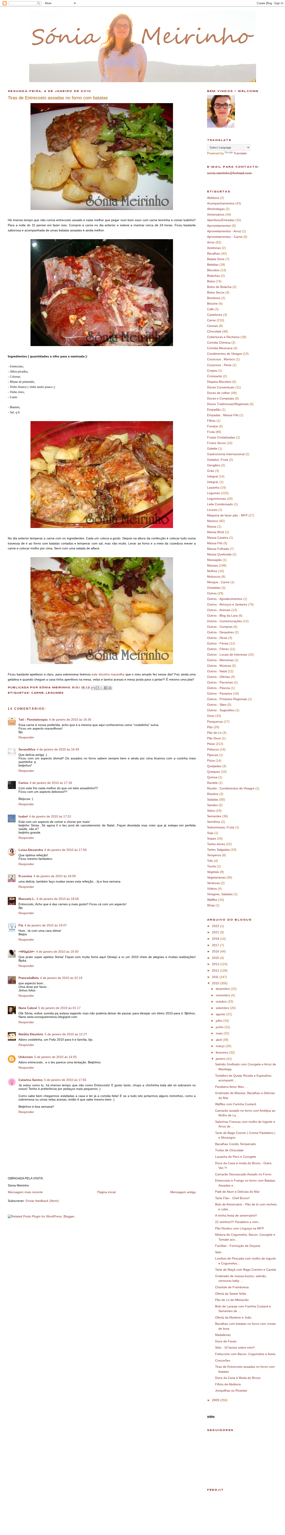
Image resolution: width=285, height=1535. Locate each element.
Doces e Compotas (220, 398)
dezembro (223, 989)
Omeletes (214, 587)
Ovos (210, 716)
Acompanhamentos (220, 203)
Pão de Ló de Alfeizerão (232, 1300)
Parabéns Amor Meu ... (231, 1087)
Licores (212, 510)
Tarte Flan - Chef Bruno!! (232, 1198)
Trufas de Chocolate (229, 1150)
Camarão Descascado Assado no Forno (243, 1174)
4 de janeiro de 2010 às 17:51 (50, 816)
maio (220, 1033)
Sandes (212, 805)
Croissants (214, 376)
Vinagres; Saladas (220, 894)
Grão (210, 471)
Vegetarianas (216, 877)
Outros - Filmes (218, 649)
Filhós (211, 420)
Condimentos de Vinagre (224, 353)
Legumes (55, 693)
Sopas (211, 838)
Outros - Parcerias (220, 682)
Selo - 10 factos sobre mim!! (235, 1347)
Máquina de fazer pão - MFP (227, 515)
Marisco (212, 521)
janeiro (221, 1058)
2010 (216, 983)
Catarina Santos (30, 1080)
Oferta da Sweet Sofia (230, 1293)
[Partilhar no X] (101, 688)
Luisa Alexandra (30, 850)
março (221, 1046)
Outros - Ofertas (218, 677)
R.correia (25, 876)
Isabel (23, 816)
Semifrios (213, 822)
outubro (222, 1001)
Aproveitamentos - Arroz (224, 231)
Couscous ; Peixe (219, 365)
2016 (216, 951)
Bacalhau (213, 253)
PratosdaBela (28, 978)
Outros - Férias (217, 643)
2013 (216, 964)
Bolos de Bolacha (219, 287)
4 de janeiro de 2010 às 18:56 (58, 899)
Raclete (212, 783)
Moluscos (213, 576)
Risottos (212, 794)
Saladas (212, 799)
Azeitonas (214, 248)
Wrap (211, 905)
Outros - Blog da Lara (222, 615)
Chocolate (214, 331)
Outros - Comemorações (224, 621)
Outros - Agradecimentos (224, 599)
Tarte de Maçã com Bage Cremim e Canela (245, 1269)
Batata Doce (215, 259)
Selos (211, 810)
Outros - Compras (219, 626)
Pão (210, 727)
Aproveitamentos (219, 225)
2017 (216, 945)
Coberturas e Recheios (223, 337)
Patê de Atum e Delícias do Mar (237, 1191)
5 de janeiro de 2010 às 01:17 (59, 1008)
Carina (23, 783)
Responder (26, 737)
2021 (216, 932)
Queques (213, 771)
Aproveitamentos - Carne (224, 237)
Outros (212, 593)
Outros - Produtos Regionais (227, 699)
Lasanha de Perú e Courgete (235, 1156)
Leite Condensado (220, 504)
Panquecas (215, 721)
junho (220, 1027)
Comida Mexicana (219, 348)
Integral (212, 476)
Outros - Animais (218, 610)
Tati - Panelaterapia (33, 719)
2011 (216, 977)
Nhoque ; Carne (218, 582)
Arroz (211, 242)
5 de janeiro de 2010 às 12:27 (66, 1034)
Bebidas (212, 264)
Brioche (212, 303)
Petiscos (213, 749)
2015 (216, 958)
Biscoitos (213, 270)
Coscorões (222, 1360)
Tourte (211, 866)
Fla (20, 925)
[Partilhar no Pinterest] (110, 688)
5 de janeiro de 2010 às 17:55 (65, 1080)
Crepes (212, 370)
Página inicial (106, 1192)
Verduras (213, 883)
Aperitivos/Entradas (220, 220)
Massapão (214, 560)
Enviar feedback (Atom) (42, 1201)
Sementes (214, 816)
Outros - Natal (217, 671)
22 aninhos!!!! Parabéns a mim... (238, 1222)
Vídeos (212, 888)
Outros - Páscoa (218, 688)
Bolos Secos (215, 292)
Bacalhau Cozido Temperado (235, 1144)
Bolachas (213, 275)
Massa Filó (214, 543)
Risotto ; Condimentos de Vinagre (230, 788)
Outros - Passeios (219, 693)
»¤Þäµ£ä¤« (26, 951)
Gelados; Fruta (217, 459)
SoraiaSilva (26, 749)
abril (219, 1040)
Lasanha (213, 487)
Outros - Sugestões (220, 710)
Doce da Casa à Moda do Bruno (238, 1378)
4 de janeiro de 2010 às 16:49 (58, 749)
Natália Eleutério (30, 1034)
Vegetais (213, 872)
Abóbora (213, 198)
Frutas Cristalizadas (221, 437)
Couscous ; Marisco (221, 359)
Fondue (212, 426)
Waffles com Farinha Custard (235, 1104)
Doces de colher (218, 393)
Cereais (212, 326)
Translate (240, 153)
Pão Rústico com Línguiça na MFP (239, 1228)
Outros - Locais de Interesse (227, 654)
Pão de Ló (214, 732)
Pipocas (212, 755)
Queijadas (214, 766)
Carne (37, 693)
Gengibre (213, 465)
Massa (211, 526)
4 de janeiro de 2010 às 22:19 (61, 978)
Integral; (213, 482)
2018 (216, 938)
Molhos (212, 571)
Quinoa (212, 777)
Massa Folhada (218, 548)
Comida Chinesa (218, 342)
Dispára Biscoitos (219, 381)
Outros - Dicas (217, 638)
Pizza (211, 760)
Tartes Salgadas (218, 849)
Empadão (214, 409)
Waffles (212, 899)
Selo (218, 1252)
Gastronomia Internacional (225, 454)
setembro (223, 1008)
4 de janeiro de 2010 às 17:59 (65, 850)
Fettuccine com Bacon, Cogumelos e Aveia (245, 1354)
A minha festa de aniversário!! (236, 1215)
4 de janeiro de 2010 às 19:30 (57, 951)
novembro (223, 995)
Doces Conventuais (220, 387)
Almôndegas (216, 209)
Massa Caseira (217, 537)
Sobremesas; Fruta (220, 827)
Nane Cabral (27, 1008)
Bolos (211, 281)
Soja (210, 833)
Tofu (210, 860)
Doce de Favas (225, 1341)
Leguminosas (216, 498)
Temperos (214, 855)
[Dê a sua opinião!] (97, 688)
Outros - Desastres (220, 632)
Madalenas (223, 1335)
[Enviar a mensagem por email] (93, 688)
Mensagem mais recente (25, 1192)
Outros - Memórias (220, 660)
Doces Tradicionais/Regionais (228, 404)
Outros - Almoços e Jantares (227, 604)
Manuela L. (26, 899)
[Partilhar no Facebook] (106, 688)
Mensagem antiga (183, 1192)
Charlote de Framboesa (232, 1287)
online (211, 1416)
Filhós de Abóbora (228, 1384)
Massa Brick (215, 532)
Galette (212, 448)
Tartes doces (216, 844)
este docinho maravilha (108, 674)
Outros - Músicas (219, 665)
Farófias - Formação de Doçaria (237, 1246)
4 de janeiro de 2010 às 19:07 (45, 925)
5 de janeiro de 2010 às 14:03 (55, 1057)
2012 (216, 970)
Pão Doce (214, 738)
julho (219, 1020)
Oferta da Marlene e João (233, 1317)
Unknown (25, 1057)
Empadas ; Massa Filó (222, 415)
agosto (221, 1014)
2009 (216, 1400)
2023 (216, 926)
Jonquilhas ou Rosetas (231, 1390)
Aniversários (215, 214)
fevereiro (222, 1052)
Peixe (211, 744)
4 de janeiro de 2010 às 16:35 (70, 719)
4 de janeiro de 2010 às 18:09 (54, 876)
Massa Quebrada (219, 554)
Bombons (213, 298)
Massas (212, 565)
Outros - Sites (216, 704)
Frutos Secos (216, 443)
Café (210, 309)
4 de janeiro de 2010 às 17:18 (51, 783)
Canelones (214, 314)
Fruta (211, 432)
